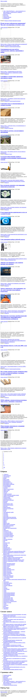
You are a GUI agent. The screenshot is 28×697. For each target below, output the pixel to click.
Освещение (6, 530)
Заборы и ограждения (8, 496)
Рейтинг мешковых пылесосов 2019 (11, 558)
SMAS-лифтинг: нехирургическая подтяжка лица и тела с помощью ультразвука (14, 400)
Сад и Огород (6, 578)
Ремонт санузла (6, 574)
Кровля (5, 509)
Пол (4, 541)
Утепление (5, 605)
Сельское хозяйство (7, 585)
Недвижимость (6, 526)
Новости (7, 20)
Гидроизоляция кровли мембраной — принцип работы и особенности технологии (14, 632)
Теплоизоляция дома (8, 599)
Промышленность (7, 548)
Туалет (4, 603)
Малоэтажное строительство (10, 518)
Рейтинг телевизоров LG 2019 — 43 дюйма (13, 561)
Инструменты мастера (8, 500)
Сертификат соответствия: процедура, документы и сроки (12, 77)
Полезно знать (6, 542)
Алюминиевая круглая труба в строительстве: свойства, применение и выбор (12, 51)
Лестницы (5, 514)
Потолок (5, 544)
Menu (2, 8)
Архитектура (6, 476)
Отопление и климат (8, 536)
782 (4, 467)
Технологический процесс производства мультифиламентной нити (12, 641)
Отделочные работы (8, 533)
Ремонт (5, 562)
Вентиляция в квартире (8, 484)
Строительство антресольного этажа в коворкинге (15, 648)
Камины (5, 502)
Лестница (5, 513)
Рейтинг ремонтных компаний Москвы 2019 (13, 559)
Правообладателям (7, 678)
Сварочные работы (7, 583)
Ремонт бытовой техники (15, 20)
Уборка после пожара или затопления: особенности (15, 627)
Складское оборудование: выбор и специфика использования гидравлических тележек (13, 158)
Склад (10, 154)
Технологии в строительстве (10, 601)
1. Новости (5, 474)
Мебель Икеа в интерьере (9, 524)
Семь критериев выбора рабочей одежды (13, 239)
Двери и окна (6, 490)
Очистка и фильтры (7, 539)
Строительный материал (14, 46)
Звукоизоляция (6, 497)
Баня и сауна (6, 479)
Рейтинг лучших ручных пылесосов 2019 (12, 557)
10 (3, 465)
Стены (4, 590)
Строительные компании (9, 592)
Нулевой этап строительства (9, 528)
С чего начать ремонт (8, 577)
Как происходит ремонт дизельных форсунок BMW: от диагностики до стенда (13, 626)
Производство (12, 260)
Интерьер (5, 501)
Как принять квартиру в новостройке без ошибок (14, 624)
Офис (4, 537)
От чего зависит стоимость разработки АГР (13, 649)
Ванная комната (7, 481)
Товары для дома (7, 602)
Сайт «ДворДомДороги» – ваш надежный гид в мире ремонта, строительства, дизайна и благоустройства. (14, 12)
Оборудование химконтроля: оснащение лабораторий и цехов (12, 426)
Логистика (5, 515)
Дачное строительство (8, 489)
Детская (5, 492)
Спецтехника (6, 589)
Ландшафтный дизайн (8, 512)
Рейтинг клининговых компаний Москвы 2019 (14, 551)
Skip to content (4, 1)
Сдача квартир (6, 584)
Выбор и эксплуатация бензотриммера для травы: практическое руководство (14, 615)
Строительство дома (8, 597)
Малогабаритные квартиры (9, 517)
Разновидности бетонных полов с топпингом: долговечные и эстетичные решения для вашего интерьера (14, 635)
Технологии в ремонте (8, 600)
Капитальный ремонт (8, 504)
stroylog (4, 27)
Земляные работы (7, 498)
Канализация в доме (8, 503)
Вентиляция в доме (7, 483)
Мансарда (5, 519)
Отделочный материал (8, 535)
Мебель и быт (6, 523)
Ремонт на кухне (7, 570)
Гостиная (5, 487)
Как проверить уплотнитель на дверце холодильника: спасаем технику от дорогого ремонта (13, 646)
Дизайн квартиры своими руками (11, 495)
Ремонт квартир (7, 568)
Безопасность (6, 480)
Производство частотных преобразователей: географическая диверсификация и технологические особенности (14, 317)
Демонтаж (5, 491)
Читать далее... (14, 45)
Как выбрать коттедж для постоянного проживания (15, 660)
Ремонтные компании (8, 575)
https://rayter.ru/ (4, 692)
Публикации (6, 18)
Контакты (5, 14)
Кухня (4, 511)
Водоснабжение (7, 485)
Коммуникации (6, 507)
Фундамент (6, 607)
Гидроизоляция (6, 486)
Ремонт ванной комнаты (9, 564)
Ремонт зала (6, 567)
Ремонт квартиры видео (8, 569)
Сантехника (6, 581)
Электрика (5, 608)
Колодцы (5, 506)
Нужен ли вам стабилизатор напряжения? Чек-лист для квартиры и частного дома (13, 24)
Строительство (6, 596)
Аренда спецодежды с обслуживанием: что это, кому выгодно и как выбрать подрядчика (13, 290)
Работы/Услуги (6, 550)
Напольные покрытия (8, 525)
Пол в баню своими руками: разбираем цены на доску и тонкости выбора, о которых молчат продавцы (14, 373)
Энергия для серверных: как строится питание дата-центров (12, 263)
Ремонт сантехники (7, 573)
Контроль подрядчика (8, 508)
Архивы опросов (7, 17)
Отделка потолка (7, 531)
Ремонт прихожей (7, 572)
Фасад (4, 606)
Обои (4, 529)
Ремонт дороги (6, 566)
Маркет (5, 520)
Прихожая (5, 545)
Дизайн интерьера (7, 493)
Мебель (5, 522)
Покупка (11, 128)
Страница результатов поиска (10, 685)
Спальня (5, 588)
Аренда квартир (7, 475)
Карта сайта (6, 15)
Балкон (5, 478)
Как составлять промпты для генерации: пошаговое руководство (13, 186)
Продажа (5, 546)
